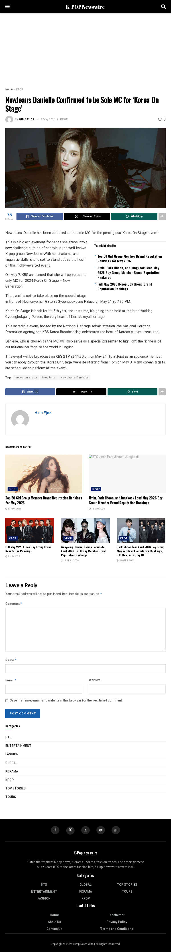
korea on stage (26, 378)
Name (11, 660)
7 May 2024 (48, 119)
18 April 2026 (126, 560)
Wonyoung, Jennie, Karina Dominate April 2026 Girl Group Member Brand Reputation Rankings (83, 551)
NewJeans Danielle (74, 378)
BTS (8, 737)
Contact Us (54, 929)
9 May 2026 (13, 556)
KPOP (19, 90)
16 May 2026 (98, 508)
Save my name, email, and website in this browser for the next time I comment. (66, 700)
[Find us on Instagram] (85, 830)
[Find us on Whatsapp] (116, 830)
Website (94, 680)
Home (9, 90)
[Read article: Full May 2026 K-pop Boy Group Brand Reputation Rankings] (29, 530)
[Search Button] (163, 6)
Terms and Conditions (116, 929)
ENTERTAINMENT (18, 745)
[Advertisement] (85, 47)
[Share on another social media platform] (162, 216)
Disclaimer (117, 915)
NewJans (48, 378)
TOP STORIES (15, 788)
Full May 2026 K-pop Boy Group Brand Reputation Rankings (125, 286)
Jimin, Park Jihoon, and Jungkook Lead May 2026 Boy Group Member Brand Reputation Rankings (129, 272)
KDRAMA (11, 771)
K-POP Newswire (85, 6)
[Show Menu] (7, 6)
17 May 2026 (14, 508)
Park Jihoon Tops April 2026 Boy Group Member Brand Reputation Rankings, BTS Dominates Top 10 (140, 551)
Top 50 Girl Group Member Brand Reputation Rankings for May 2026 (130, 258)
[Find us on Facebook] (55, 830)
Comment (13, 603)
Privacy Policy (116, 922)
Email (10, 680)
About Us (54, 922)
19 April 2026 (71, 560)
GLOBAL (11, 763)
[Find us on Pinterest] (100, 830)
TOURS (10, 797)
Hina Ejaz (27, 119)
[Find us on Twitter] (70, 831)
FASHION (11, 754)
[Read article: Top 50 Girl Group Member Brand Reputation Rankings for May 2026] (43, 474)
